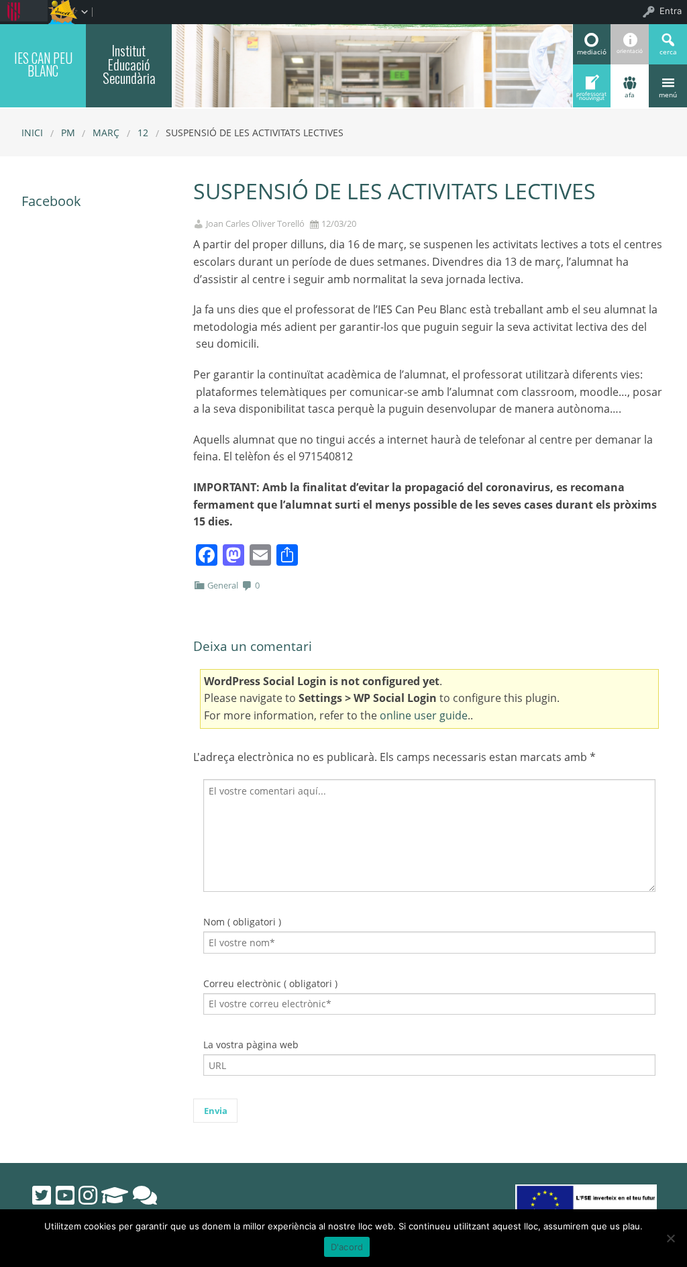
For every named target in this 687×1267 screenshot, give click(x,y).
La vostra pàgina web (251, 1044)
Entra (670, 10)
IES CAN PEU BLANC (43, 64)
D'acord (347, 1246)
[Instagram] (87, 1195)
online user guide (424, 715)
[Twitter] (41, 1195)
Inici (32, 132)
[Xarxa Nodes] (145, 1195)
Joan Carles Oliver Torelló (255, 223)
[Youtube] (65, 1195)
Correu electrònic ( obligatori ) (270, 983)
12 (143, 132)
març (106, 132)
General (222, 585)
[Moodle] (114, 1195)
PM (68, 132)
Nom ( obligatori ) (242, 921)
